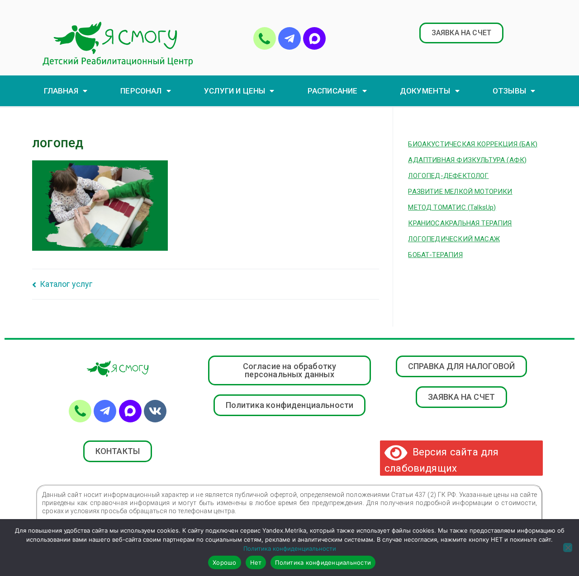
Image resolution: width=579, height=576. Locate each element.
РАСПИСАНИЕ (333, 90)
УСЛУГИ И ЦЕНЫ (234, 90)
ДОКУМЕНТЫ (425, 90)
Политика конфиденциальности (289, 548)
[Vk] (155, 411)
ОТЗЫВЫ (509, 90)
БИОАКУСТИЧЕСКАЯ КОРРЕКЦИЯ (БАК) (472, 144)
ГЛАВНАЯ (61, 90)
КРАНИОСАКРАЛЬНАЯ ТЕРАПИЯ (460, 223)
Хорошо (225, 562)
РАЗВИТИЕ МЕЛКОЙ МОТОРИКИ (460, 191)
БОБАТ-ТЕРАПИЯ (435, 255)
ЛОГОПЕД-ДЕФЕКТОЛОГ (448, 176)
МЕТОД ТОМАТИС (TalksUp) (452, 207)
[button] (461, 33)
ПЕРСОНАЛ (140, 90)
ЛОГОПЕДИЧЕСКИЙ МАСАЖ (454, 239)
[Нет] (567, 547)
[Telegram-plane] (289, 38)
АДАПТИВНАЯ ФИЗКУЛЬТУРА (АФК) (467, 160)
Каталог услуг (66, 284)
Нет (256, 562)
